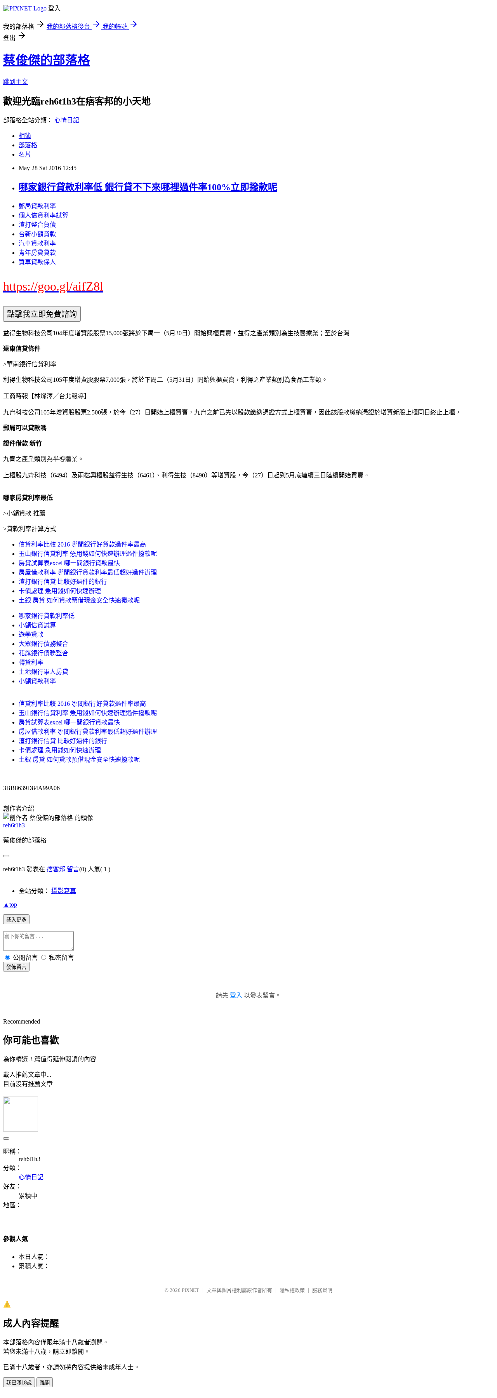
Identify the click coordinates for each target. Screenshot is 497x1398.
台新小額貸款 (37, 234)
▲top (10, 904)
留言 (73, 869)
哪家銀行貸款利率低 (47, 616)
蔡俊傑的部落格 (46, 60)
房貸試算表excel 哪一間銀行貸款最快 (69, 563)
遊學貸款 (31, 634)
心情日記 (66, 120)
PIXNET (190, 1290)
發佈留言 (16, 967)
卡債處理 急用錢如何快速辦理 (60, 591)
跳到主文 (15, 81)
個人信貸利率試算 (43, 215)
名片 (25, 154)
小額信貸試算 (37, 625)
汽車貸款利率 (37, 243)
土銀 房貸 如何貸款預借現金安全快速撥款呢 (79, 600)
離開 (45, 1383)
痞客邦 (56, 869)
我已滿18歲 (19, 1383)
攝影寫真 (63, 891)
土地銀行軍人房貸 (43, 672)
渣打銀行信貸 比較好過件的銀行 (63, 581)
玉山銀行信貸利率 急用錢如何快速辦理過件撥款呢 (88, 553)
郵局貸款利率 (37, 206)
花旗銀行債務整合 (43, 653)
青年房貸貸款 (37, 252)
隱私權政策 (292, 1290)
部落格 (28, 145)
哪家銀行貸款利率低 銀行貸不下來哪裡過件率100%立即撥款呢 (148, 187)
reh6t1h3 (14, 825)
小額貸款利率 (37, 681)
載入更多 (16, 920)
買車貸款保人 (37, 262)
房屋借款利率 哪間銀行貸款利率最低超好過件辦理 (88, 572)
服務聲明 (322, 1290)
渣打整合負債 (37, 224)
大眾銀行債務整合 (43, 644)
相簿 (25, 135)
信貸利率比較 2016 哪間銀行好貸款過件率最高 (82, 544)
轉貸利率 (31, 662)
